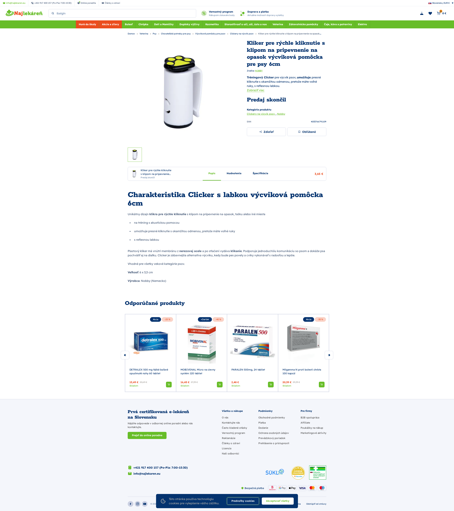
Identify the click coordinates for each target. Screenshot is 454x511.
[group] (150, 353)
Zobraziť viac (255, 90)
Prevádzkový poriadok (271, 438)
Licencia (226, 448)
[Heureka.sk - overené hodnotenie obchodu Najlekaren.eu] (298, 473)
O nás (225, 417)
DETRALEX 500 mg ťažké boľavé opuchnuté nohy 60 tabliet (148, 371)
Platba (262, 422)
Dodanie (263, 427)
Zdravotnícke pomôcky (303, 24)
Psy (155, 33)
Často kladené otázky (234, 427)
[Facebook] (130, 504)
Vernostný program (233, 433)
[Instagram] (137, 504)
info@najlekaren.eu (146, 473)
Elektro (362, 24)
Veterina (278, 24)
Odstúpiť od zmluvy (316, 503)
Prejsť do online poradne (147, 435)
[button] (169, 384)
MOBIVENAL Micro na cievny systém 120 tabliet (198, 371)
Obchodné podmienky (271, 417)
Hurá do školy (87, 24)
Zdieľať (268, 132)
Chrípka (143, 24)
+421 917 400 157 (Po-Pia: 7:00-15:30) (160, 467)
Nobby (281, 113)
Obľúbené (309, 132)
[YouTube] (145, 504)
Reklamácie (228, 438)
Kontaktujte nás (231, 422)
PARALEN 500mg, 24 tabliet (248, 369)
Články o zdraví (231, 443)
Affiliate (305, 422)
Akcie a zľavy (110, 24)
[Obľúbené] (430, 13)
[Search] (52, 13)
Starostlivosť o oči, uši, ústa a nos (246, 24)
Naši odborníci (230, 453)
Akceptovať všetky (277, 500)
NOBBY (259, 70)
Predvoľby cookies (242, 500)
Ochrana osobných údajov (273, 433)
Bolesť (129, 24)
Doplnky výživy (189, 24)
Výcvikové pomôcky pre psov (210, 33)
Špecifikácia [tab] (260, 173)
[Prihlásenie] (421, 13)
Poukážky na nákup (312, 427)
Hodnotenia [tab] (234, 173)
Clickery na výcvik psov (242, 33)
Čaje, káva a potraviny (338, 24)
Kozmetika (212, 24)
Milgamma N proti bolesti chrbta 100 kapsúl (302, 371)
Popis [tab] (211, 173)
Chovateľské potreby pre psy (176, 33)
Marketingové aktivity (313, 433)
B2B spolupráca (310, 417)
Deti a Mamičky (164, 24)
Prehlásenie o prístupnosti (273, 443)
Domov (131, 33)
